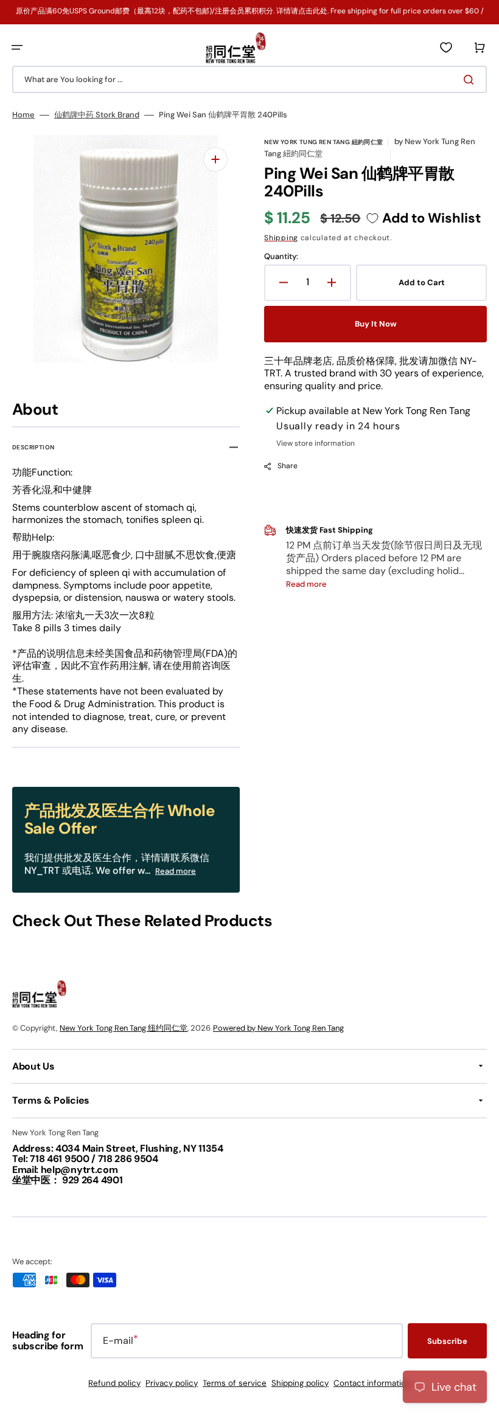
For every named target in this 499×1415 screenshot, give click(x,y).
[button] (17, 47)
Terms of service (235, 1383)
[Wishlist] (446, 47)
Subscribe (447, 1341)
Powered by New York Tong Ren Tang (278, 1028)
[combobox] (249, 79)
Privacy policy (171, 1383)
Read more (175, 871)
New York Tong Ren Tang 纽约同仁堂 (123, 1028)
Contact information (372, 1383)
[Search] (471, 79)
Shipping (281, 238)
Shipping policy (300, 1383)
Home (23, 115)
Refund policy (114, 1383)
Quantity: (281, 256)
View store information (315, 443)
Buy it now (376, 324)
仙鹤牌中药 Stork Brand (96, 115)
